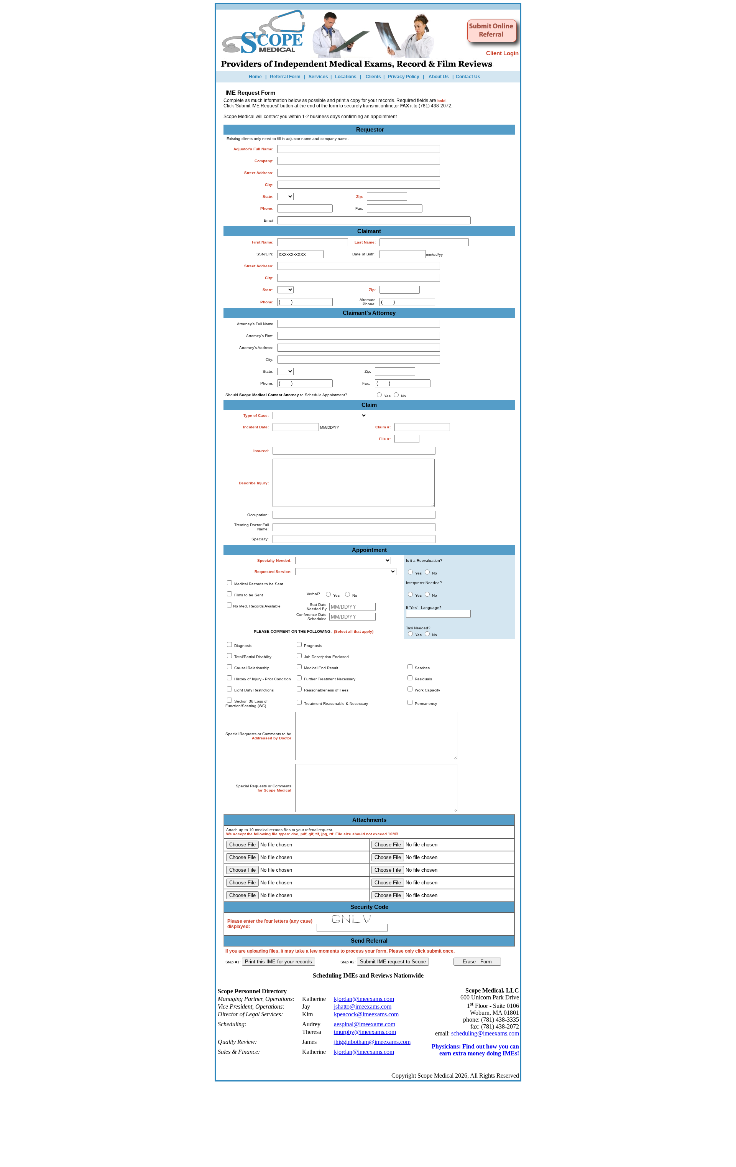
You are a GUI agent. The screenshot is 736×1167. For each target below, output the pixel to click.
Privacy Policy (403, 76)
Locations (345, 76)
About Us (439, 76)
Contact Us (468, 76)
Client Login (503, 53)
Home (255, 76)
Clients (373, 76)
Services (318, 76)
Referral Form (285, 76)
